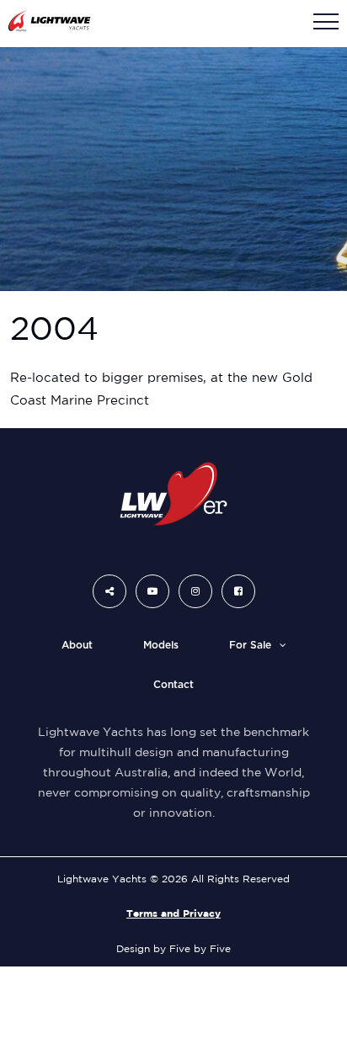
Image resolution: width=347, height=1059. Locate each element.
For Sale (250, 645)
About (77, 645)
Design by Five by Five (173, 948)
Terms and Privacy (173, 913)
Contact (173, 685)
